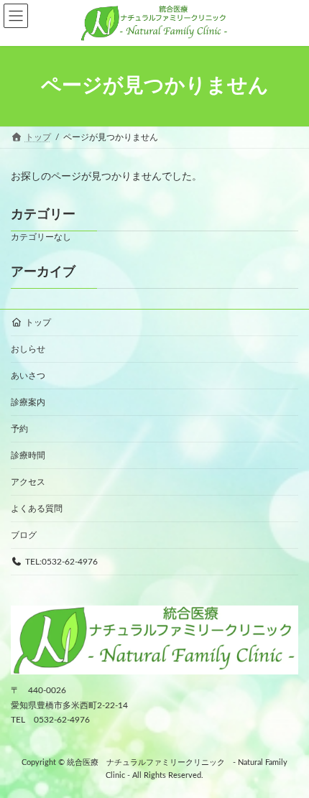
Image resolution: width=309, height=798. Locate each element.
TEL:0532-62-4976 (61, 561)
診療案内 (28, 402)
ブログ (24, 535)
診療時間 (28, 455)
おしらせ (28, 349)
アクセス (28, 482)
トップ (38, 322)
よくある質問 (37, 508)
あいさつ (28, 375)
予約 (19, 428)
